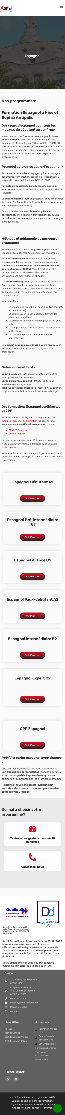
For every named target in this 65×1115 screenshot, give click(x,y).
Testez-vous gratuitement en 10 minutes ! (32, 840)
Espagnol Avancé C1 (32, 560)
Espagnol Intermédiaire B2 (32, 639)
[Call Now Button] (57, 1108)
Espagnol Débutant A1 (32, 482)
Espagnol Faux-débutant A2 (32, 599)
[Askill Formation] (6, 7)
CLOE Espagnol (17, 433)
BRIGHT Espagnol (18, 430)
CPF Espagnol (32, 729)
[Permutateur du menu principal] (61, 7)
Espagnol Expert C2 (33, 678)
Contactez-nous (32, 867)
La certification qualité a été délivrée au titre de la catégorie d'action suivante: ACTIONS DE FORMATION (16, 930)
